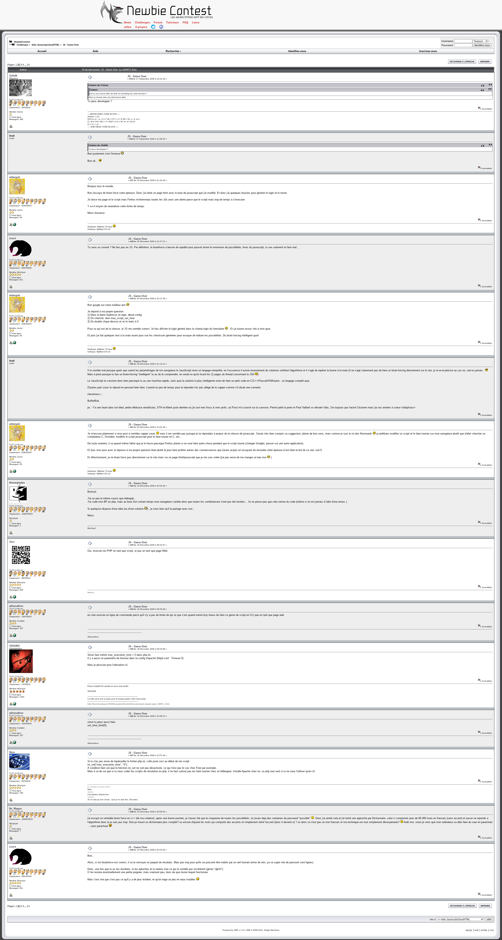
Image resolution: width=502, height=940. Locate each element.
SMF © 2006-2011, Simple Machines (262, 930)
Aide (95, 51)
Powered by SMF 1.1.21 (234, 930)
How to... (91, 592)
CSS (492, 930)
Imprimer (485, 62)
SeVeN (13, 75)
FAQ (185, 22)
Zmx (12, 541)
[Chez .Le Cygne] (14, 225)
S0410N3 (14, 645)
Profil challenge (16, 99)
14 (28, 64)
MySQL (469, 930)
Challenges (142, 22)
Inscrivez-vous (428, 51)
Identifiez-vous (297, 51)
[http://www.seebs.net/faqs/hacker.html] (14, 705)
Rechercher (172, 51)
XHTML (484, 930)
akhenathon (16, 605)
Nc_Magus (15, 808)
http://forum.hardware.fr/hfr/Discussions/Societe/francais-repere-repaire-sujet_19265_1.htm (128, 704)
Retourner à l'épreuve (462, 62)
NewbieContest (22, 42)
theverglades (17, 482)
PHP (477, 930)
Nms (12, 752)
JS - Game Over (71, 45)
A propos (141, 27)
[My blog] (14, 636)
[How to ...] (14, 598)
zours (12, 238)
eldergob (14, 177)
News (127, 22)
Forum (158, 22)
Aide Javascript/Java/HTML (45, 45)
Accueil (41, 51)
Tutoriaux (172, 22)
